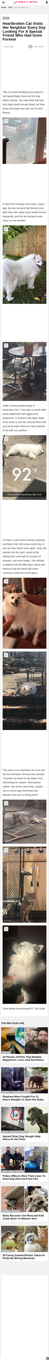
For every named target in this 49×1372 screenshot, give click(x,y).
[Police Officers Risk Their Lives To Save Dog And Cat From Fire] (24, 1159)
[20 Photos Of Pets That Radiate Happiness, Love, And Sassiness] (24, 1040)
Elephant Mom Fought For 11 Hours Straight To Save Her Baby (23, 1098)
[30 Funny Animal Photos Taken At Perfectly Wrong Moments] (24, 1239)
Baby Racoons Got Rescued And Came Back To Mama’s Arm (23, 1217)
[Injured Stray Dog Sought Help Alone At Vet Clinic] (24, 1120)
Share (6, 121)
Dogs (4, 1132)
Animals (6, 1052)
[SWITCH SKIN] (47, 2)
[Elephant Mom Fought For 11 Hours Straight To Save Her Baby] (24, 1080)
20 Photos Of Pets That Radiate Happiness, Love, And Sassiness (23, 1058)
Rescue (20, 1171)
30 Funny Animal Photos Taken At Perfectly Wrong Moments (24, 1257)
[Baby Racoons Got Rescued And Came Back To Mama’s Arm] (24, 1199)
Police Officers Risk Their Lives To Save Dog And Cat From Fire (24, 1177)
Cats (4, 1171)
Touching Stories (21, 1092)
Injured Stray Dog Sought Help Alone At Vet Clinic (22, 1138)
